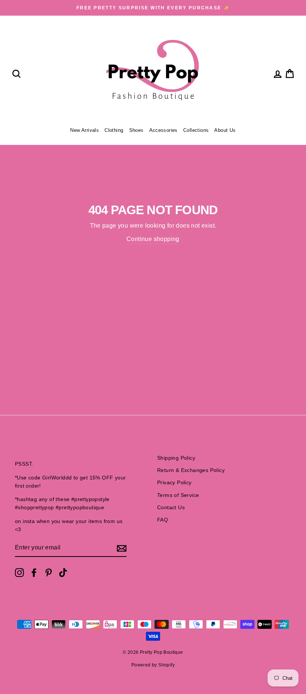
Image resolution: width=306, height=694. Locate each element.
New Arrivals (84, 130)
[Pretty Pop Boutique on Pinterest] (48, 572)
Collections (196, 130)
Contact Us (171, 507)
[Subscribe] (122, 548)
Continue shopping (153, 239)
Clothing (113, 130)
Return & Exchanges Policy (191, 470)
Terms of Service (178, 495)
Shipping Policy (176, 458)
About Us (224, 130)
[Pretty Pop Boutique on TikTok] (63, 572)
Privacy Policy (174, 482)
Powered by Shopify (153, 665)
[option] (153, 8)
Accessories (163, 130)
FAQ (162, 520)
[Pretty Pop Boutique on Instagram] (19, 572)
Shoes (136, 130)
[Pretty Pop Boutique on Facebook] (33, 572)
